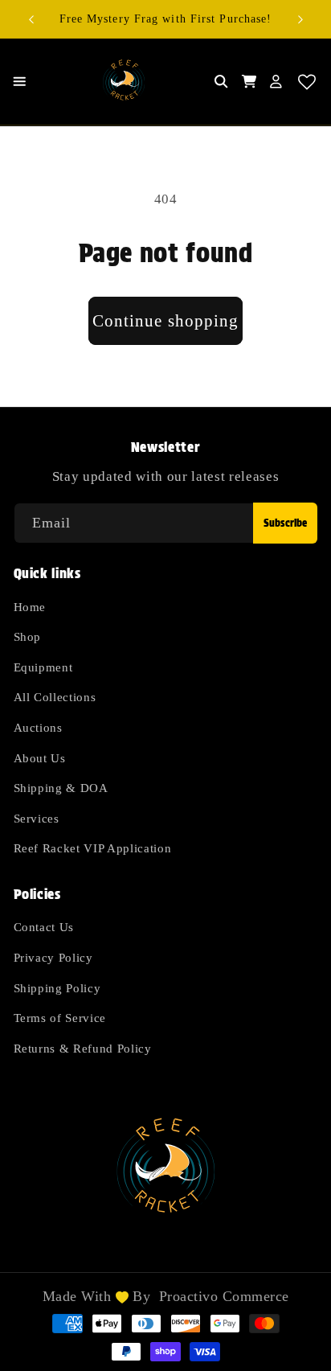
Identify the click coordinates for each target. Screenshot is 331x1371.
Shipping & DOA (61, 787)
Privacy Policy (53, 957)
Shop (28, 636)
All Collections (55, 697)
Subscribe (285, 523)
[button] (23, 81)
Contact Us (44, 927)
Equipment (43, 667)
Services (36, 818)
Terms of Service (60, 1017)
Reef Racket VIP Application (93, 848)
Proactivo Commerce (224, 1296)
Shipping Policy (57, 988)
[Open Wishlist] (307, 81)
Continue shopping (165, 320)
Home (30, 607)
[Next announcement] (300, 19)
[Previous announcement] (31, 19)
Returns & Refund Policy (83, 1048)
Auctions (38, 727)
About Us (40, 758)
